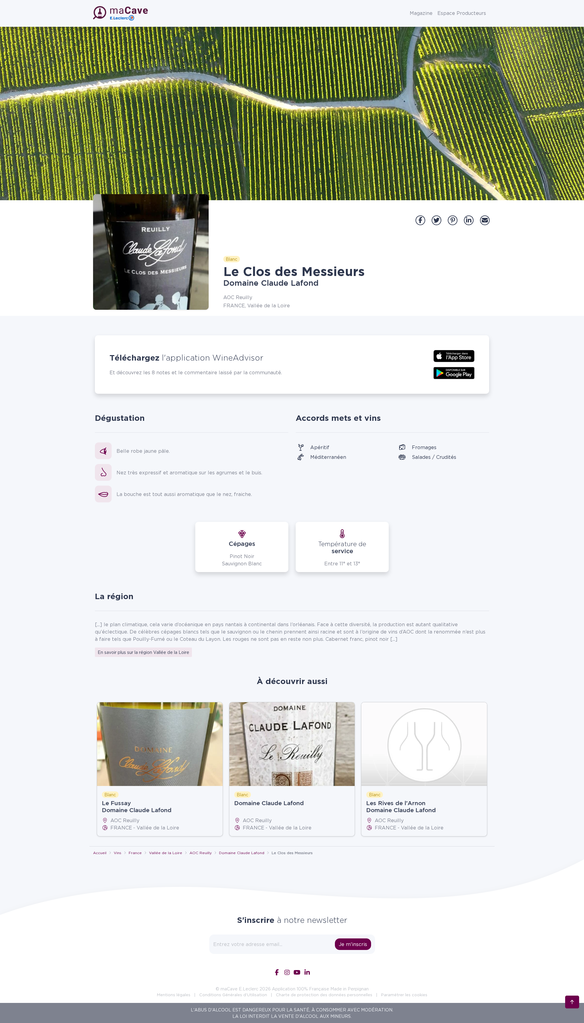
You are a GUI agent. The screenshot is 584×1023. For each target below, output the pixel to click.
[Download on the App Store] (453, 355)
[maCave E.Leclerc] (121, 13)
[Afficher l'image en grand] (151, 252)
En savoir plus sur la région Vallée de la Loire (143, 652)
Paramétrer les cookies (404, 995)
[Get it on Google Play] (453, 372)
